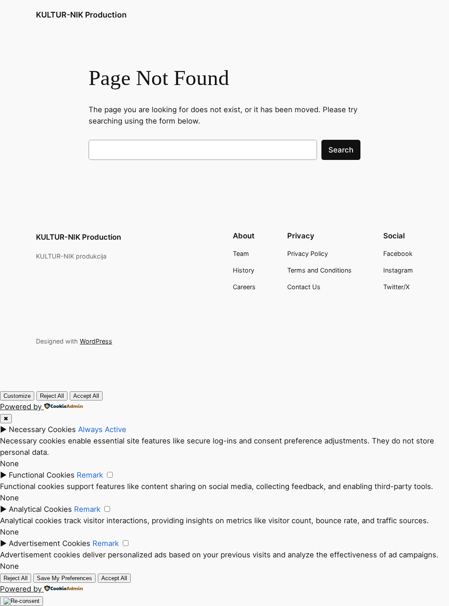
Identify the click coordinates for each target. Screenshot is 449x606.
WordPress (96, 341)
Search (340, 149)
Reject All (52, 396)
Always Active (102, 429)
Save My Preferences (64, 578)
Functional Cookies (42, 475)
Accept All (86, 396)
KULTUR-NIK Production (81, 14)
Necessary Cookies (42, 429)
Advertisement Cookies (49, 543)
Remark (90, 475)
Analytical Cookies (40, 509)
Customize (17, 396)
